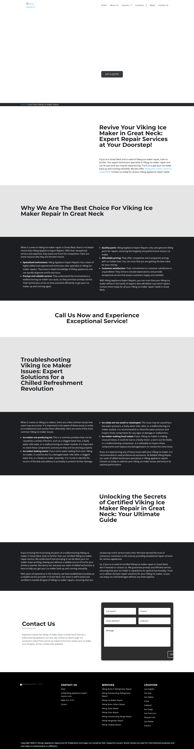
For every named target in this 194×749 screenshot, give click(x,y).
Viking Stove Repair (110, 708)
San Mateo (148, 697)
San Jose (148, 693)
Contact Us (163, 5)
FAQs (63, 689)
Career (64, 704)
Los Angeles (149, 689)
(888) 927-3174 (67, 700)
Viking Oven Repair (110, 712)
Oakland (148, 705)
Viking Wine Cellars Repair (113, 704)
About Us (114, 5)
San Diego (148, 709)
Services (125, 5)
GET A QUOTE (112, 74)
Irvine (146, 701)
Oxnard (147, 725)
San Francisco (150, 713)
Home (104, 5)
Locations (139, 5)
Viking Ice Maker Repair (112, 700)
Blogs (152, 5)
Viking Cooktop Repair (111, 724)
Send (173, 654)
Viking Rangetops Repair (112, 720)
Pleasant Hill (149, 717)
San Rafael (148, 721)
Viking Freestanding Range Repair (117, 716)
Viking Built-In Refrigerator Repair (117, 689)
